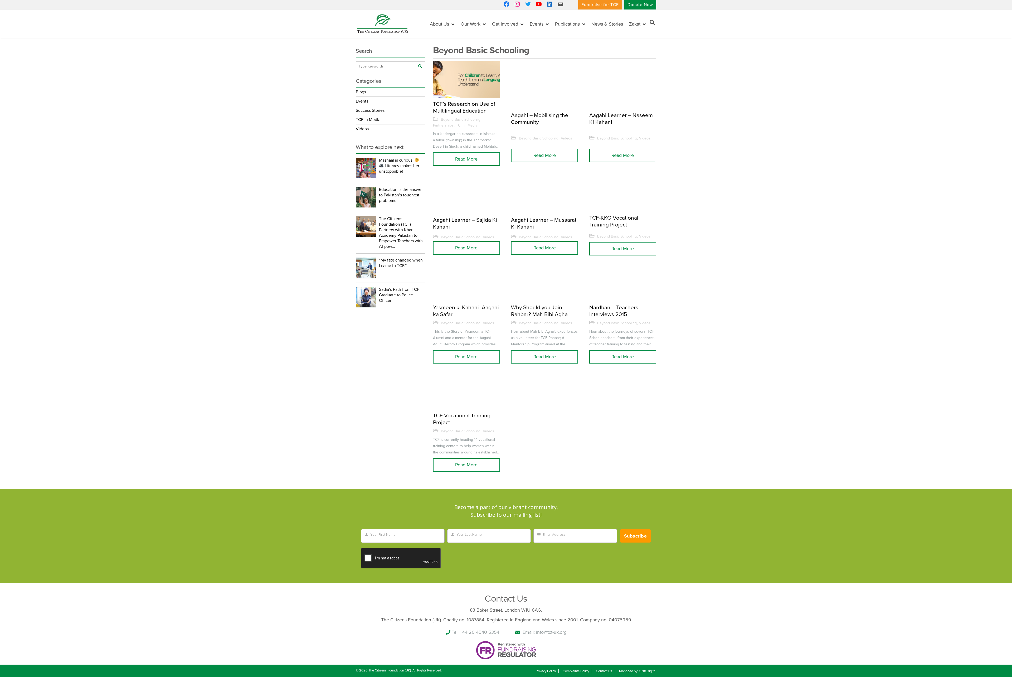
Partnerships (443, 125)
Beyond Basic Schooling (460, 119)
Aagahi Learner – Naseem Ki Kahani (621, 118)
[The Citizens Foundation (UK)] (382, 23)
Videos (566, 138)
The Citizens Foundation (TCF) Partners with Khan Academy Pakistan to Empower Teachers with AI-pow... (401, 232)
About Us (439, 24)
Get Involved (505, 24)
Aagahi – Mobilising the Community (539, 118)
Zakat (634, 24)
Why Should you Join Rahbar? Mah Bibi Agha (539, 310)
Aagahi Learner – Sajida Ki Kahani (465, 223)
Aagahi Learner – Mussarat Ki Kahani (543, 223)
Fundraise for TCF (600, 4)
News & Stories (607, 24)
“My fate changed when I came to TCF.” (401, 263)
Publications (567, 24)
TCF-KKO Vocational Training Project (613, 221)
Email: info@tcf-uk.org (545, 632)
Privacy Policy (546, 671)
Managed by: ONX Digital (637, 671)
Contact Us (604, 671)
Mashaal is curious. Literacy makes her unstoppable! (399, 166)
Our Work (470, 24)
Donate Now (640, 4)
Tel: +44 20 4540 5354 (475, 632)
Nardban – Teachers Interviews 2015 (613, 310)
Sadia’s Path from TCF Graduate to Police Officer (399, 295)
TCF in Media (466, 125)
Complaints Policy (576, 671)
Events (536, 24)
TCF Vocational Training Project (461, 418)
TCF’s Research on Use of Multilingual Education (464, 107)
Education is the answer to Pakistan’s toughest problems (401, 195)
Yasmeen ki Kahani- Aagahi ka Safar (466, 310)
